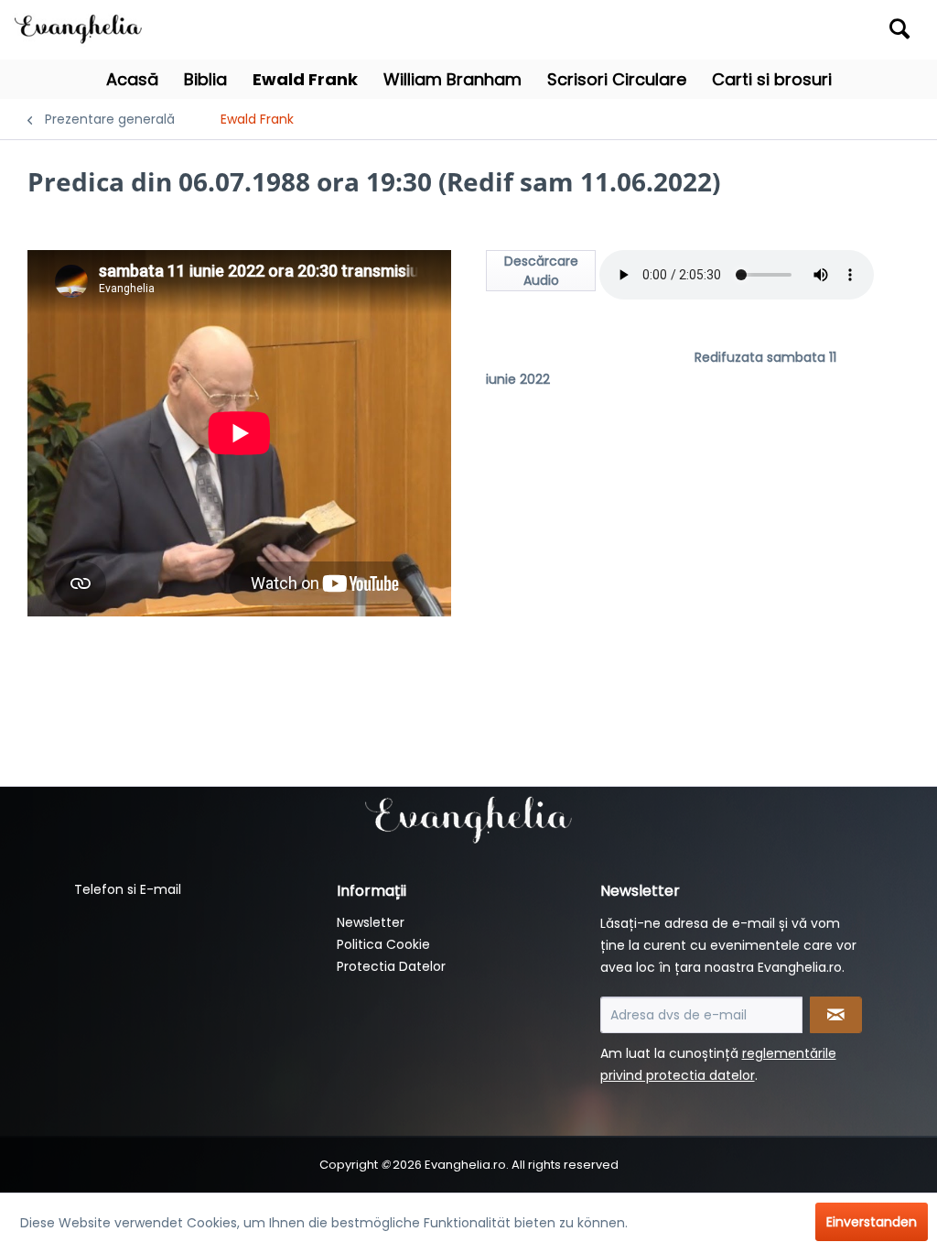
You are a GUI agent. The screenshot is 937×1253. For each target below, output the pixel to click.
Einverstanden (871, 1222)
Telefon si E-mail (127, 889)
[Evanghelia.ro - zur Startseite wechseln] (82, 27)
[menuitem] (806, 29)
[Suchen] (899, 28)
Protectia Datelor (391, 966)
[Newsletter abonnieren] (836, 1015)
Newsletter (370, 922)
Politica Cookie (383, 944)
